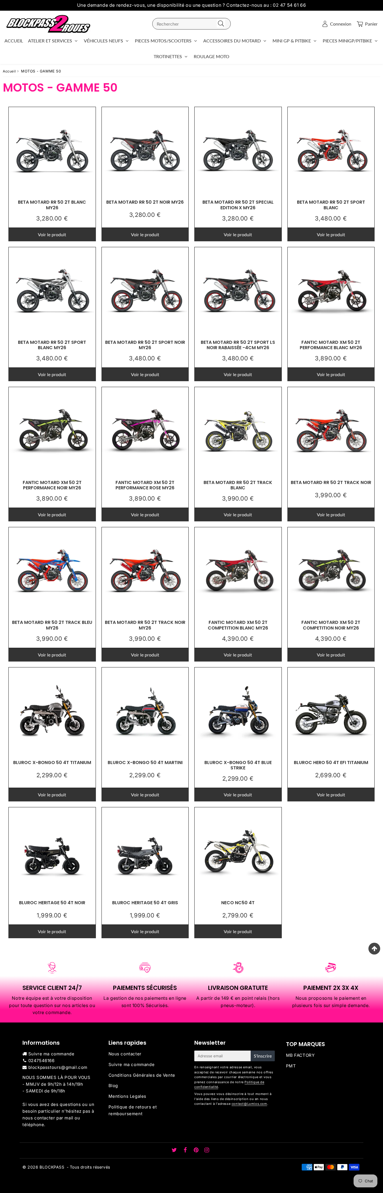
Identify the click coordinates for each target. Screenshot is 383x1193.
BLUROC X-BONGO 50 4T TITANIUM (52, 762)
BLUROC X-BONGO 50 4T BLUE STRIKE (238, 765)
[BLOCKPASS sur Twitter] (175, 1150)
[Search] (221, 23)
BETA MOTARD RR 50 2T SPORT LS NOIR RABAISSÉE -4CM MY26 (238, 345)
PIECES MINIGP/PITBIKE (347, 40)
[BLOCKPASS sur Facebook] (186, 1150)
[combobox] (191, 23)
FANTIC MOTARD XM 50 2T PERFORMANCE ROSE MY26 (145, 485)
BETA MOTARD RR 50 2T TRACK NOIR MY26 (145, 625)
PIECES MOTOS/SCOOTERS (163, 40)
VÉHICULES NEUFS (103, 40)
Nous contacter (125, 1053)
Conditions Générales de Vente (142, 1075)
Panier (371, 23)
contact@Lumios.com (249, 1104)
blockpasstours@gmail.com (57, 1067)
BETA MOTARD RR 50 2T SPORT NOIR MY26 (145, 345)
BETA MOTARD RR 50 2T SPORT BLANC (331, 205)
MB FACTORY (300, 1055)
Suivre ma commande (51, 1053)
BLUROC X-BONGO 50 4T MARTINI (145, 762)
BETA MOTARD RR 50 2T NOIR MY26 (145, 202)
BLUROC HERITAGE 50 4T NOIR (52, 902)
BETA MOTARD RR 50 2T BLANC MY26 (52, 205)
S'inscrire (263, 1055)
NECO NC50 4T (238, 902)
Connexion (340, 23)
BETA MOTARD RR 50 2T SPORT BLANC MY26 (52, 345)
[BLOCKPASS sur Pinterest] (196, 1150)
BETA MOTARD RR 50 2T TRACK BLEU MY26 (52, 625)
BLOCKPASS (52, 1167)
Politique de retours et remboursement (133, 1110)
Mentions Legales (128, 1096)
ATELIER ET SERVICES (50, 40)
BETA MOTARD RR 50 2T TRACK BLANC (238, 485)
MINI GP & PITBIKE (292, 40)
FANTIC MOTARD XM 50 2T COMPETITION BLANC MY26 (238, 625)
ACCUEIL (13, 40)
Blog (113, 1085)
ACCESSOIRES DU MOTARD (232, 40)
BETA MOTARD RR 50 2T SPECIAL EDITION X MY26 (238, 205)
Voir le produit (52, 234)
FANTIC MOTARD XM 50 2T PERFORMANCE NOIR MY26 (52, 485)
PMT (291, 1066)
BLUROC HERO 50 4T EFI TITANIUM (331, 762)
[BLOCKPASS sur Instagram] (207, 1150)
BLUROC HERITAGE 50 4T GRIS (145, 902)
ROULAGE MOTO (211, 56)
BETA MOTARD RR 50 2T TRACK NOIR (331, 482)
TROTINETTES (168, 56)
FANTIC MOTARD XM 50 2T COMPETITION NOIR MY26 (330, 625)
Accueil (9, 71)
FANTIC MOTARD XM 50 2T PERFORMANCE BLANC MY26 (331, 345)
